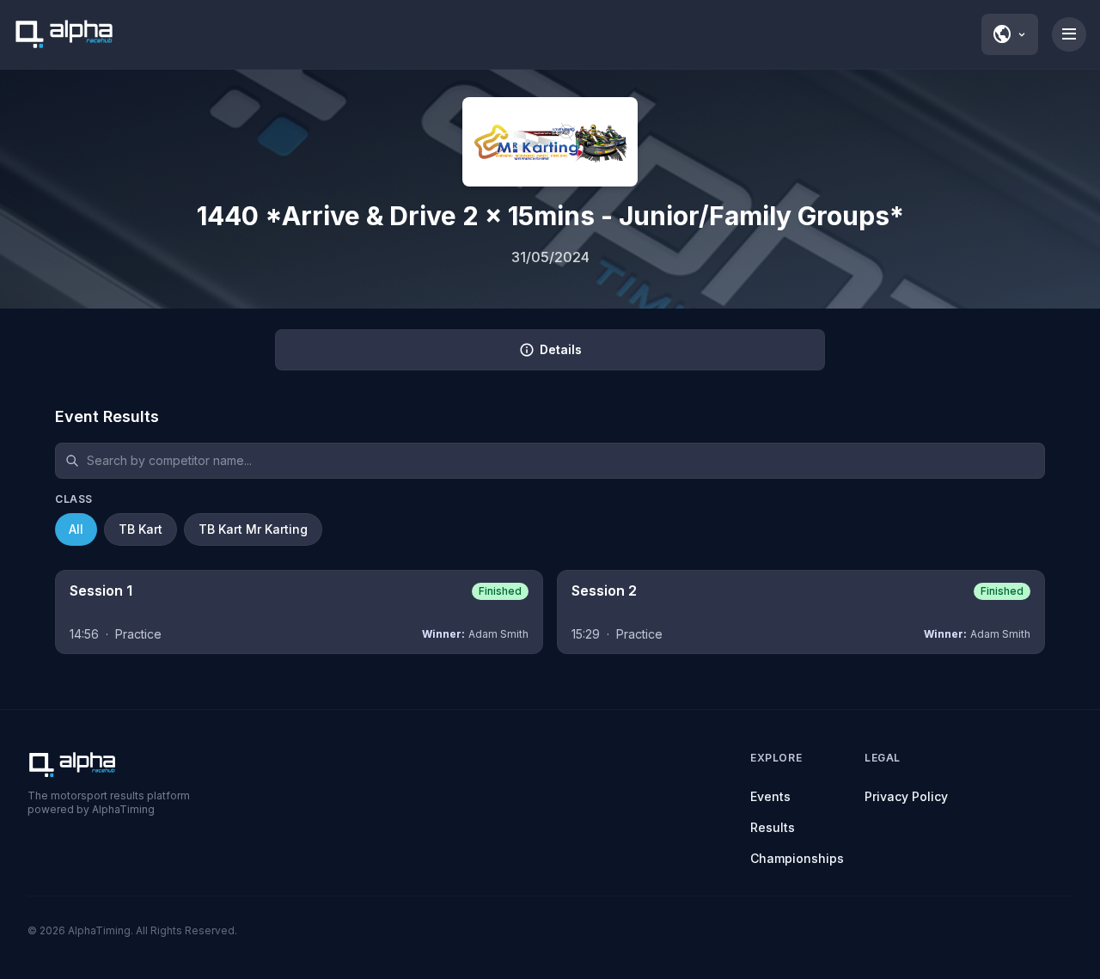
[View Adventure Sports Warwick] (550, 142)
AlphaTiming (99, 930)
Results (772, 827)
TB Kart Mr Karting (253, 529)
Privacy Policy (906, 796)
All (76, 529)
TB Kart (140, 529)
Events (770, 796)
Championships (797, 858)
